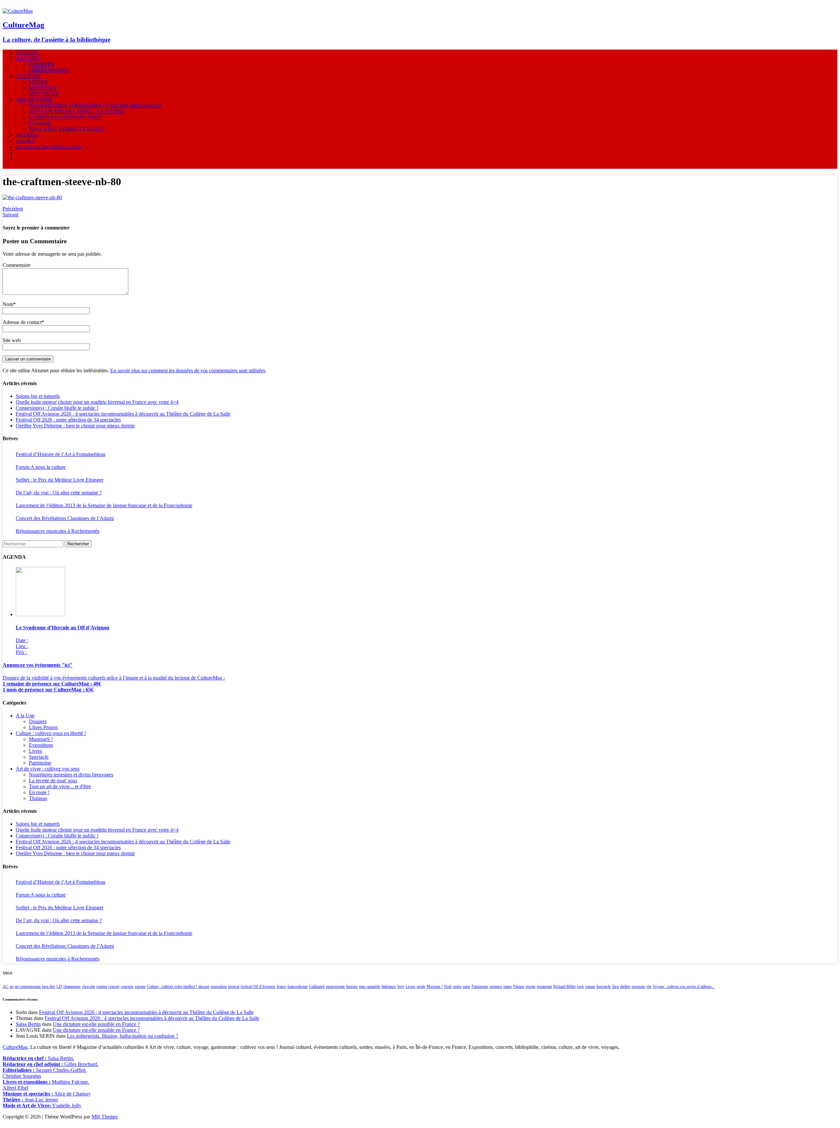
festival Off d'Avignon (258, 986)
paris (466, 986)
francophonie (297, 986)
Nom (8, 304)
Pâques (518, 986)
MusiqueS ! (44, 88)
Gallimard (317, 986)
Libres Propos (43, 727)
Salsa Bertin (28, 1024)
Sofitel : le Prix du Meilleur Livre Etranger (59, 480)
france (281, 986)
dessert (204, 986)
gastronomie (335, 986)
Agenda (27, 135)
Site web (12, 340)
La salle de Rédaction (49, 147)
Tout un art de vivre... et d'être (60, 786)
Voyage (40, 123)
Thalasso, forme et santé (67, 129)
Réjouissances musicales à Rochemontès (57, 531)
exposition (219, 986)
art (11, 986)
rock (580, 986)
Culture (28, 76)
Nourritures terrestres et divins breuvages (95, 105)
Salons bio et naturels (38, 396)
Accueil (27, 52)
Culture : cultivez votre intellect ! (172, 986)
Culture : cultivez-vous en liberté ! (51, 733)
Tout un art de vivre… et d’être (76, 111)
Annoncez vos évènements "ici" (38, 665)
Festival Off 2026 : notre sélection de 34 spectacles (68, 420)
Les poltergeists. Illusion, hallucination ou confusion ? (122, 1036)
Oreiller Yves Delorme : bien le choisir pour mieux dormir (75, 425)
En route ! (39, 792)
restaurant (544, 986)
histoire (352, 986)
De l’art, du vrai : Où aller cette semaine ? (59, 492)
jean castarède (369, 986)
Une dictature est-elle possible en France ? (96, 1024)
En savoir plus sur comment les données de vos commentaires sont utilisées (187, 370)
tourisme (638, 986)
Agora (25, 141)
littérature (389, 986)
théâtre (625, 986)
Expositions (41, 745)
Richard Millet (564, 986)
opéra (457, 986)
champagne (72, 986)
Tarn (615, 986)
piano (507, 986)
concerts (127, 986)
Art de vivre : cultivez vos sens (47, 768)
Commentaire (17, 265)
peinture (496, 986)
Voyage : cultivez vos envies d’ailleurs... (684, 986)
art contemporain (28, 986)
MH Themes (105, 1116)
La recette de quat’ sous (65, 117)
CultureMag (15, 1047)
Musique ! (435, 986)
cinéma (101, 986)
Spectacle (44, 94)
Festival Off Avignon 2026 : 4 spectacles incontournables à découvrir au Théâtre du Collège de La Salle (123, 414)
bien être (48, 986)
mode (421, 986)
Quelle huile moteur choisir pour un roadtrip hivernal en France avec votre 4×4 (97, 402)
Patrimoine (40, 763)
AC (5, 986)
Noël (448, 986)
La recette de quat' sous (53, 780)
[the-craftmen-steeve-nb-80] (32, 197)
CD (59, 986)
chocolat (88, 986)
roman (590, 986)
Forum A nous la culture (41, 467)
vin (648, 986)
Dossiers (41, 64)
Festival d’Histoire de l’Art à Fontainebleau (60, 454)
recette (531, 986)
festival (233, 986)
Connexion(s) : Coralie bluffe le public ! (57, 408)
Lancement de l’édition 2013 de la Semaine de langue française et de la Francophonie (104, 505)
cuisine (140, 986)
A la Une (28, 58)
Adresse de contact (22, 322)
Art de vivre (34, 99)
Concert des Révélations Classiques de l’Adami (65, 518)
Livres (38, 82)
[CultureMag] (18, 11)
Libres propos (49, 70)
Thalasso (38, 798)
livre (400, 986)
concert (113, 986)
